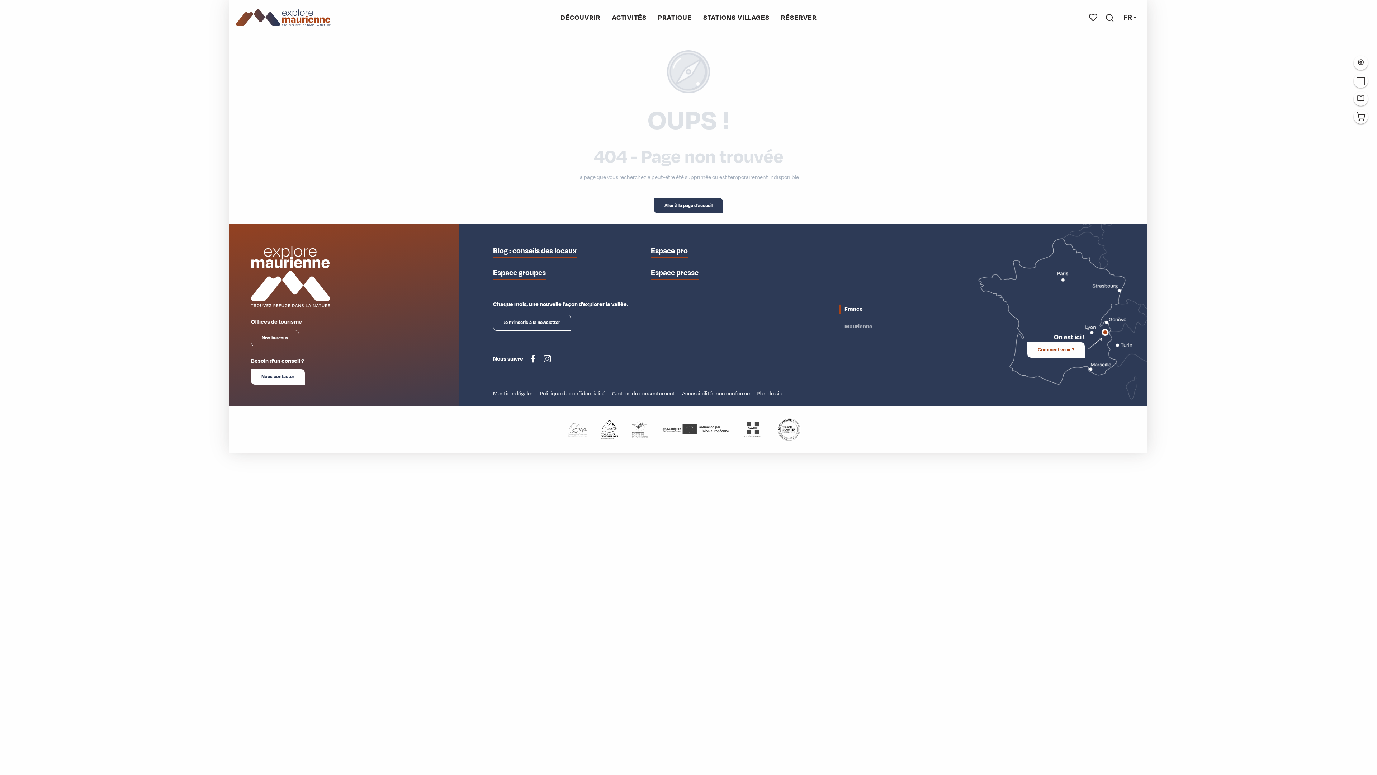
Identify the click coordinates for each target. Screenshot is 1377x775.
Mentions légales (513, 394)
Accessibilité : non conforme (716, 394)
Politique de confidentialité (572, 394)
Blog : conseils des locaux (535, 251)
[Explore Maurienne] (283, 18)
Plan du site (770, 394)
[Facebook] (533, 361)
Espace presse (675, 273)
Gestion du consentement (643, 394)
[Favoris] (1093, 18)
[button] (1109, 17)
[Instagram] (547, 361)
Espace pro (669, 251)
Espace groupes (519, 273)
